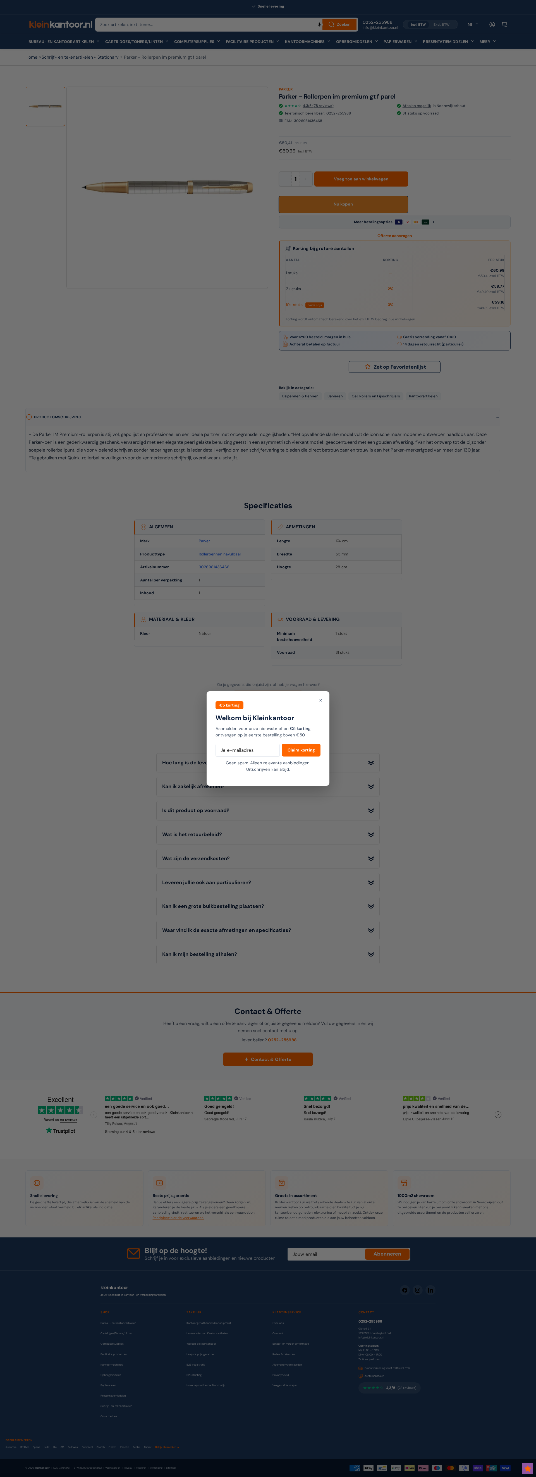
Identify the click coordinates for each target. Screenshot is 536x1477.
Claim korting (301, 750)
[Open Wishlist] (527, 1468)
